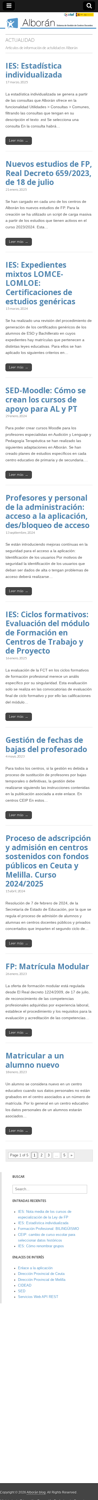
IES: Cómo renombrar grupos (41, 1246)
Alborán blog (36, 1492)
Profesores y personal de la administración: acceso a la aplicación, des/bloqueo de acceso (47, 511)
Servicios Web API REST (38, 1297)
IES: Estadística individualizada (33, 70)
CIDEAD (24, 1285)
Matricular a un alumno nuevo (34, 1060)
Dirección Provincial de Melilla (41, 1280)
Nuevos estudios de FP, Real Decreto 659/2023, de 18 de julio (48, 173)
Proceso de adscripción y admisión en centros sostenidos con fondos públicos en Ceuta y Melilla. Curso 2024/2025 (48, 861)
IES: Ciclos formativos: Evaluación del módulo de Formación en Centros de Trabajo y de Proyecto (47, 632)
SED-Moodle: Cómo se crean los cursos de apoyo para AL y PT (45, 399)
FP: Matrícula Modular (47, 966)
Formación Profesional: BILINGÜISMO (48, 1229)
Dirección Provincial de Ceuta (41, 1274)
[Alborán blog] (49, 20)
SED (21, 1291)
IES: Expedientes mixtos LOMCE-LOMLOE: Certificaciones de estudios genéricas (40, 283)
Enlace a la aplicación (35, 1268)
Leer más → (18, 141)
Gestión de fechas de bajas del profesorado (46, 744)
